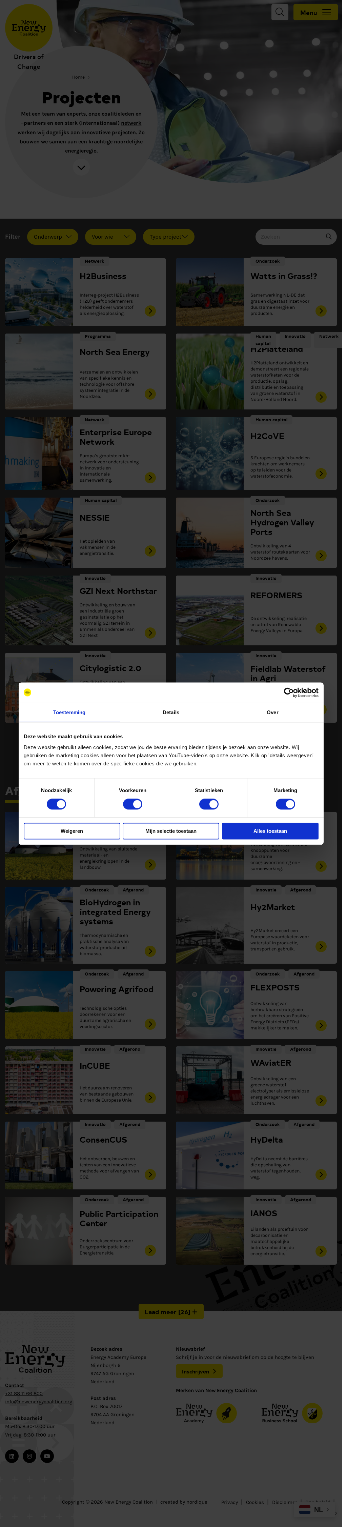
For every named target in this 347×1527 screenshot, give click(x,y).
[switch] (132, 804)
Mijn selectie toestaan (171, 831)
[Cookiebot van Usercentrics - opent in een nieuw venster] (289, 692)
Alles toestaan (270, 831)
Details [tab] (171, 712)
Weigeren (72, 831)
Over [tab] (272, 712)
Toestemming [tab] (69, 712)
